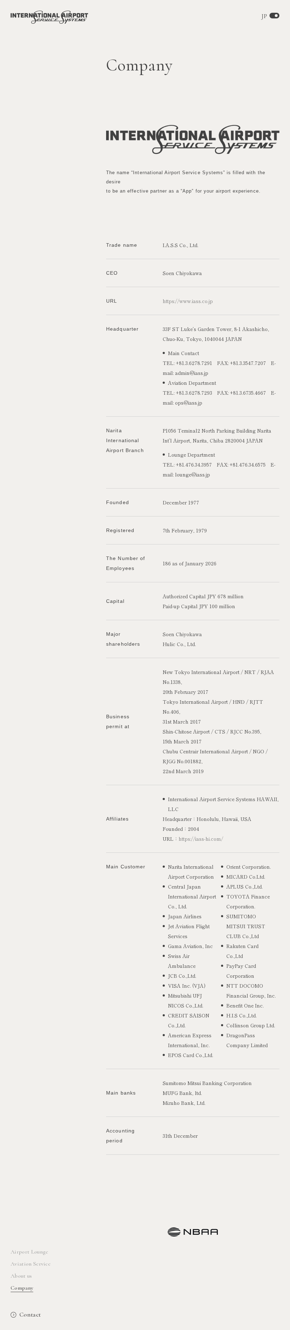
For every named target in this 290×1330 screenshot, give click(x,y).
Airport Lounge (29, 1251)
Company (22, 1287)
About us (21, 1275)
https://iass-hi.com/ (201, 838)
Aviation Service (31, 1263)
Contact (30, 1314)
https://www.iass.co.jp (188, 300)
